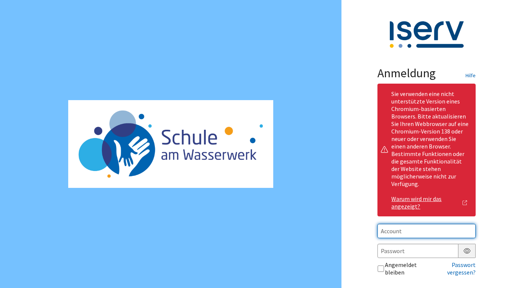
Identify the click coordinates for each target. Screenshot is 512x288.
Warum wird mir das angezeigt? (416, 202)
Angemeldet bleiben (401, 268)
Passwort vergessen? (461, 268)
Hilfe (471, 75)
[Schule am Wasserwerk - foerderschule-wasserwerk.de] (170, 144)
